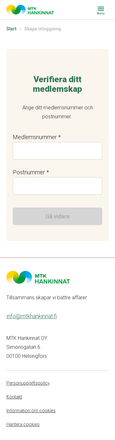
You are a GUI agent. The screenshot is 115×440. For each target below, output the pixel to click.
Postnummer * (31, 172)
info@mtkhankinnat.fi (31, 316)
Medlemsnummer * (37, 137)
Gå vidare (57, 216)
